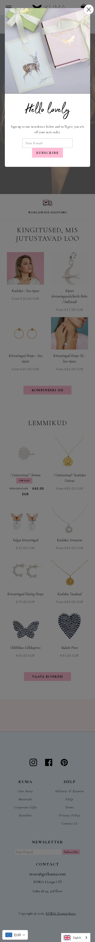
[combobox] (75, 937)
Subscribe (47, 153)
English (77, 937)
